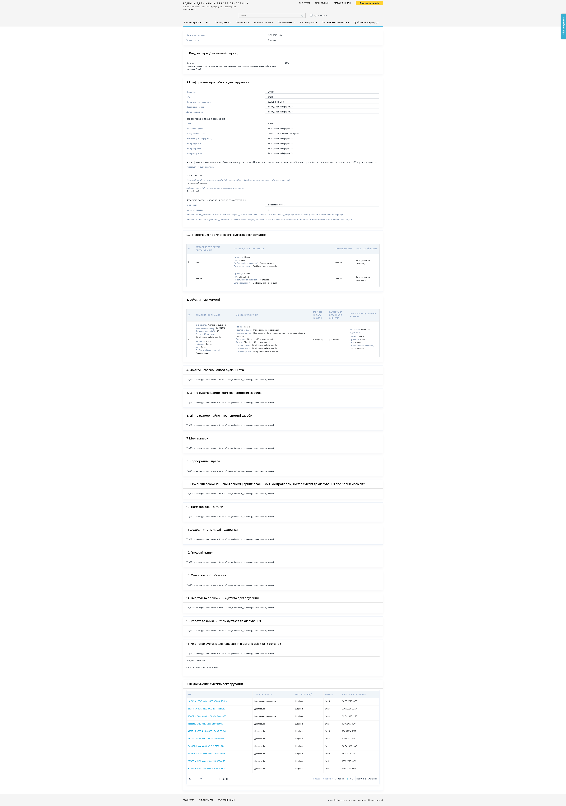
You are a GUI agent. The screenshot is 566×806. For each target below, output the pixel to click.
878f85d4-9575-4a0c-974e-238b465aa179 (206, 761)
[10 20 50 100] (195, 778)
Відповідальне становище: (334, 22)
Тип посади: (242, 22)
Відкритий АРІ (322, 3)
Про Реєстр (304, 3)
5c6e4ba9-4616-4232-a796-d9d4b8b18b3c (207, 709)
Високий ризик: (307, 22)
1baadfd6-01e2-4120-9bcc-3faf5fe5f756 (205, 724)
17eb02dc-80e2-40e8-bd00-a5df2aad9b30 (207, 716)
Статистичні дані (342, 3)
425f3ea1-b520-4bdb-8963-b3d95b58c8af (207, 731)
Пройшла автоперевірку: (366, 22)
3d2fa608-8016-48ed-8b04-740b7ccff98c (206, 754)
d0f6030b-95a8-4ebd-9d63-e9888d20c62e (207, 701)
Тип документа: (222, 22)
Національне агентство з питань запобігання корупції (358, 800)
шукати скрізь (320, 15)
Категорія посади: (263, 22)
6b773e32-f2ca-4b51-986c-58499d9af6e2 (206, 739)
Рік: (207, 22)
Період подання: (286, 22)
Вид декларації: (191, 22)
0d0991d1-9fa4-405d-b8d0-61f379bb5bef (206, 746)
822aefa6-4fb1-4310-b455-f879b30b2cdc (206, 769)
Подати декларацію (369, 3)
